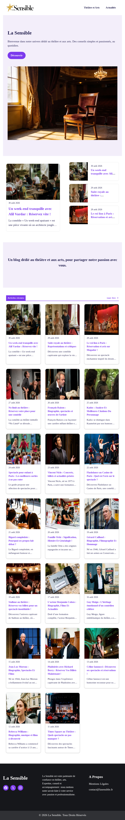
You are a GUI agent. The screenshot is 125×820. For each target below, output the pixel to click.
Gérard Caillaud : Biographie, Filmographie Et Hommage (101, 541)
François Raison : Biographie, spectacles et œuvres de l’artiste (60, 411)
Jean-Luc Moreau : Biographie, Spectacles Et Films (22, 670)
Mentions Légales (99, 783)
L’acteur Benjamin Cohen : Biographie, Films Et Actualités (62, 605)
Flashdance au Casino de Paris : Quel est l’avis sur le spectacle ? (100, 476)
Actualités (111, 7)
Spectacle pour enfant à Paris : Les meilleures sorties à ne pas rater (23, 476)
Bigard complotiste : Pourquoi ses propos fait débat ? (21, 541)
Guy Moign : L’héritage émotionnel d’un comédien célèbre (100, 605)
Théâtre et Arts (92, 7)
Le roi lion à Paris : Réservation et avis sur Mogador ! (102, 217)
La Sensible (15, 778)
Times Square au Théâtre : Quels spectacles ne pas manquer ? (61, 735)
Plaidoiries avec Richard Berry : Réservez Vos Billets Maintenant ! (62, 670)
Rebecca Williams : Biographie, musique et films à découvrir (23, 735)
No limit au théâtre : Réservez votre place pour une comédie (22, 411)
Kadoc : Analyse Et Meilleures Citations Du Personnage (99, 411)
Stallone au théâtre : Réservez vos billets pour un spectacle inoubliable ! (23, 605)
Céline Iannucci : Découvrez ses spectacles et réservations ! (101, 670)
